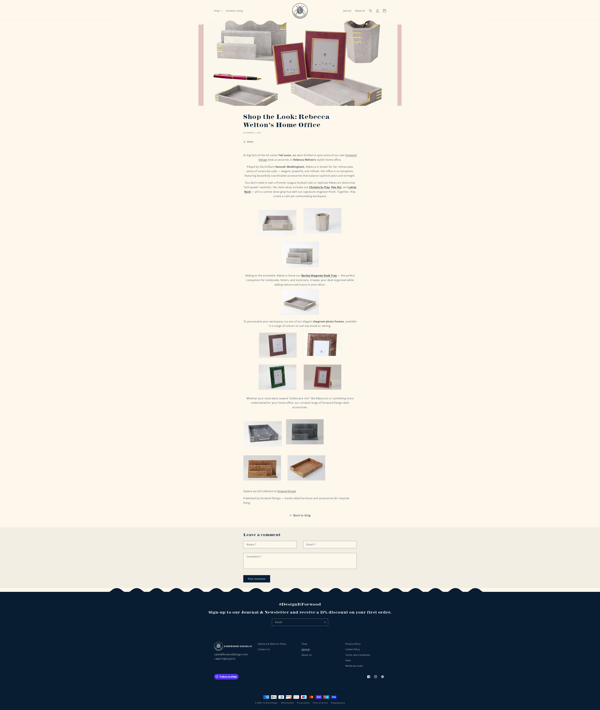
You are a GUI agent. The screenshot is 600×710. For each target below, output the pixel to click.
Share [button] (250, 141)
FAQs (348, 660)
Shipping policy (338, 702)
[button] (218, 11)
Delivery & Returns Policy (272, 643)
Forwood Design (286, 491)
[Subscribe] (324, 622)
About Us (360, 10)
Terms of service (320, 702)
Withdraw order (354, 665)
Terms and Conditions (357, 654)
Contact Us (264, 649)
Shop (304, 643)
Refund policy (287, 702)
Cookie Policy (352, 649)
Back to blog (302, 515)
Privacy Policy (352, 643)
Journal (347, 10)
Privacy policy (303, 702)
